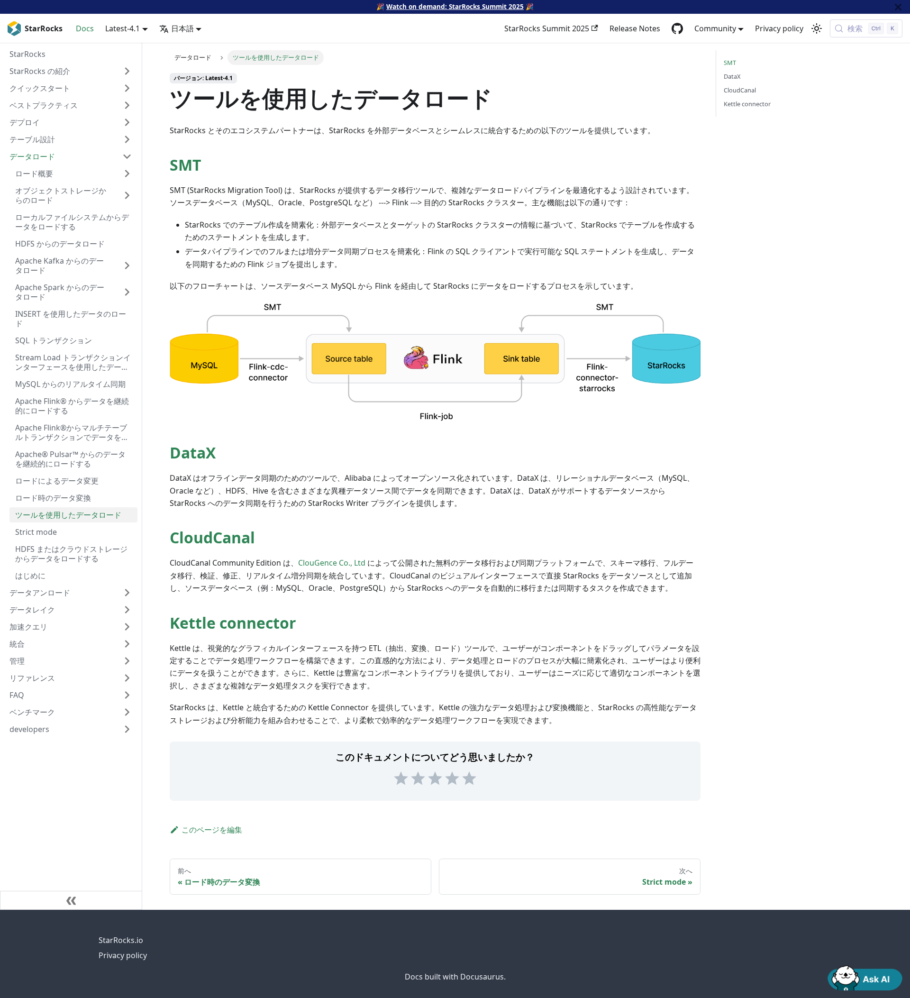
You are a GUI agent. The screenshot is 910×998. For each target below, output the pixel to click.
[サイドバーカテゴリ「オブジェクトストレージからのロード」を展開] (127, 195)
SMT (185, 165)
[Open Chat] (865, 977)
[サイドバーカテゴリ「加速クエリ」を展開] (127, 626)
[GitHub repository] (677, 28)
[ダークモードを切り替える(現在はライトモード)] (816, 28)
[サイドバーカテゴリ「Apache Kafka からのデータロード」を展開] (127, 265)
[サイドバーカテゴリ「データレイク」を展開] (127, 609)
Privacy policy (779, 28)
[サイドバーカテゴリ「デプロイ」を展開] (127, 122)
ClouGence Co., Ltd (331, 563)
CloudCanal (212, 537)
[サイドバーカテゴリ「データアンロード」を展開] (127, 592)
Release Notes (635, 28)
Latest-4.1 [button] (122, 28)
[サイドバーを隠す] (71, 900)
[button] (70, 729)
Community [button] (715, 28)
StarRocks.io (121, 940)
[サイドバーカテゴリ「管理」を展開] (127, 660)
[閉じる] (898, 7)
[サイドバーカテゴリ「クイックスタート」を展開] (127, 88)
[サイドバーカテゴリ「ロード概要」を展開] (127, 173)
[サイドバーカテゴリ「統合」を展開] (127, 643)
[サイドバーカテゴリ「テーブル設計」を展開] (127, 139)
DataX (193, 452)
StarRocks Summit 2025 (546, 28)
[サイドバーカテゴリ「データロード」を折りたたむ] (127, 156)
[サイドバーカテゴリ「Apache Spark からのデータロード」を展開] (127, 292)
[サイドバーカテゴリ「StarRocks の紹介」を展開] (127, 71)
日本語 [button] (182, 28)
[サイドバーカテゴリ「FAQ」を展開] (127, 695)
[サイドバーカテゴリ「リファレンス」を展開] (127, 678)
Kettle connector (233, 623)
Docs (85, 28)
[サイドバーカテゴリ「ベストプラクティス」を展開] (127, 105)
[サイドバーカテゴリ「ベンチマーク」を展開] (127, 712)
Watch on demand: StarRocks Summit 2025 (455, 6)
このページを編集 (212, 829)
